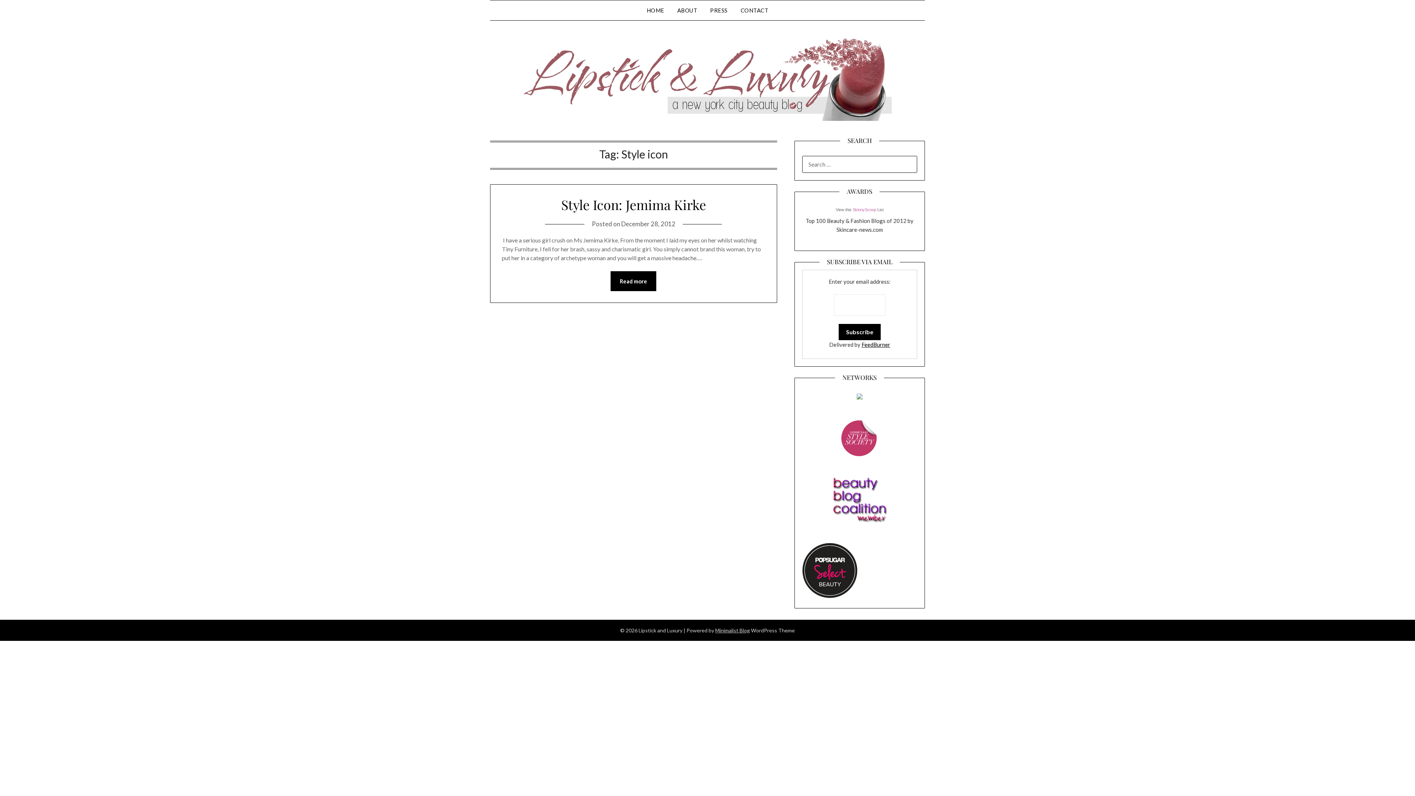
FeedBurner (876, 344)
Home (655, 10)
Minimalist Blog (732, 630)
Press (719, 10)
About (687, 10)
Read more (633, 281)
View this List (860, 209)
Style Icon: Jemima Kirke (633, 204)
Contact (755, 10)
